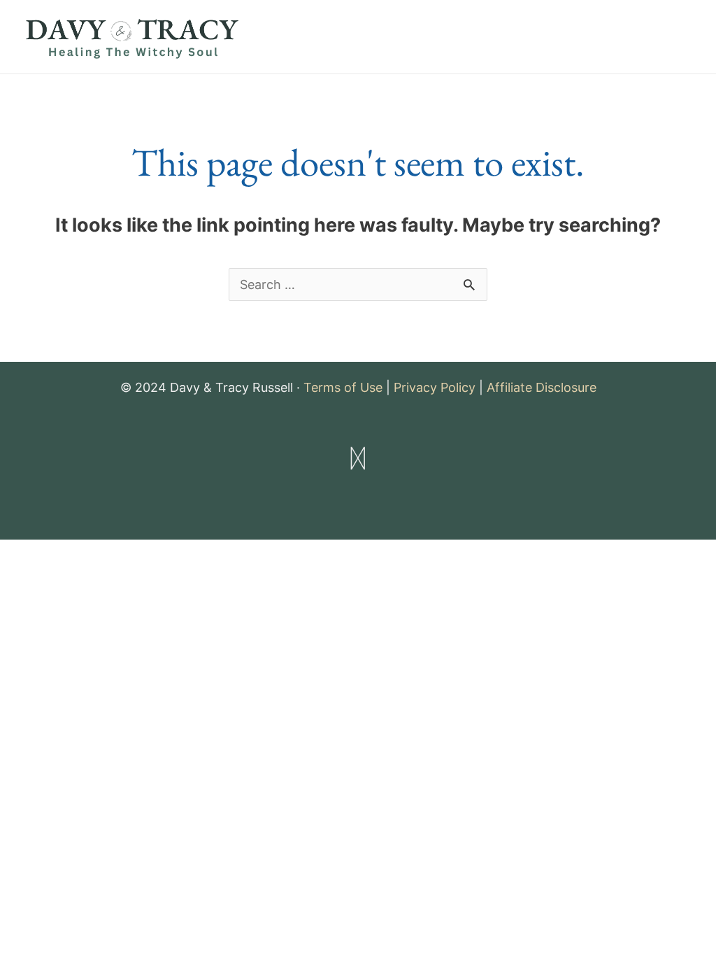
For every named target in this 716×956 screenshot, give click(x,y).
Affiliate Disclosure (541, 387)
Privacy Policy (434, 387)
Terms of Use (342, 387)
